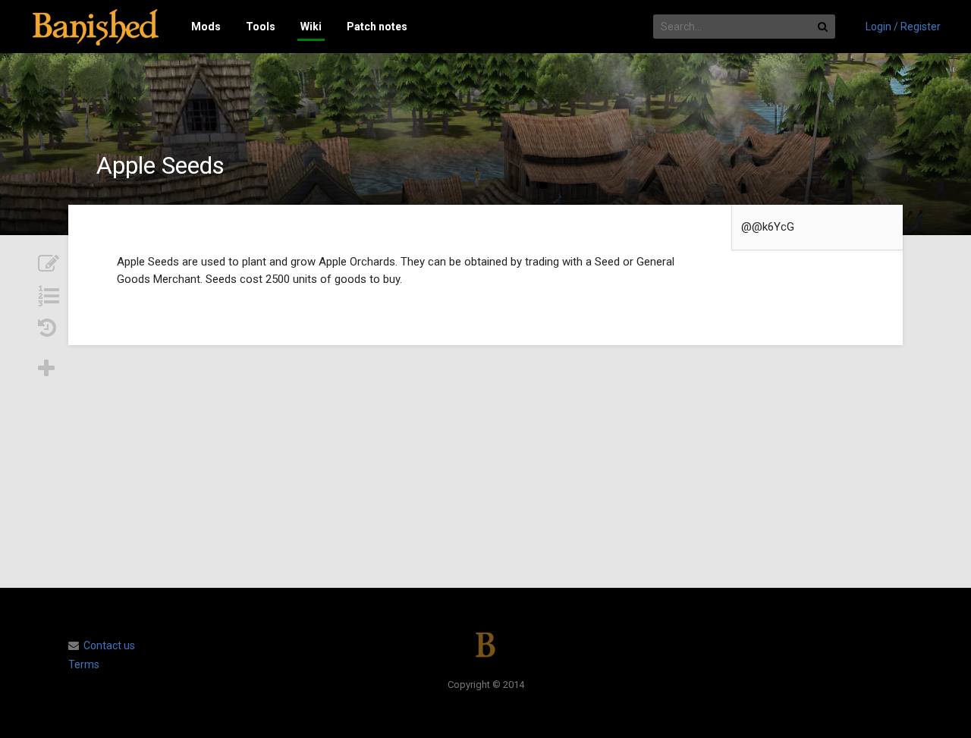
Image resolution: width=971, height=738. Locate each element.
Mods (206, 26)
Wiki (311, 26)
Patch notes (377, 26)
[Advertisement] (485, 466)
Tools (260, 26)
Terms (83, 664)
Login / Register (903, 26)
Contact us (109, 645)
